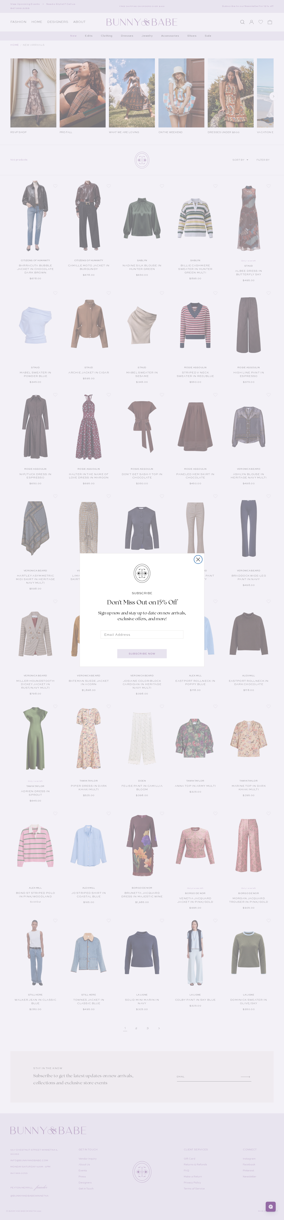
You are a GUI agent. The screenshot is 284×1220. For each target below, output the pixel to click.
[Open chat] (271, 1207)
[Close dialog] (198, 559)
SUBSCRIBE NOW (142, 653)
